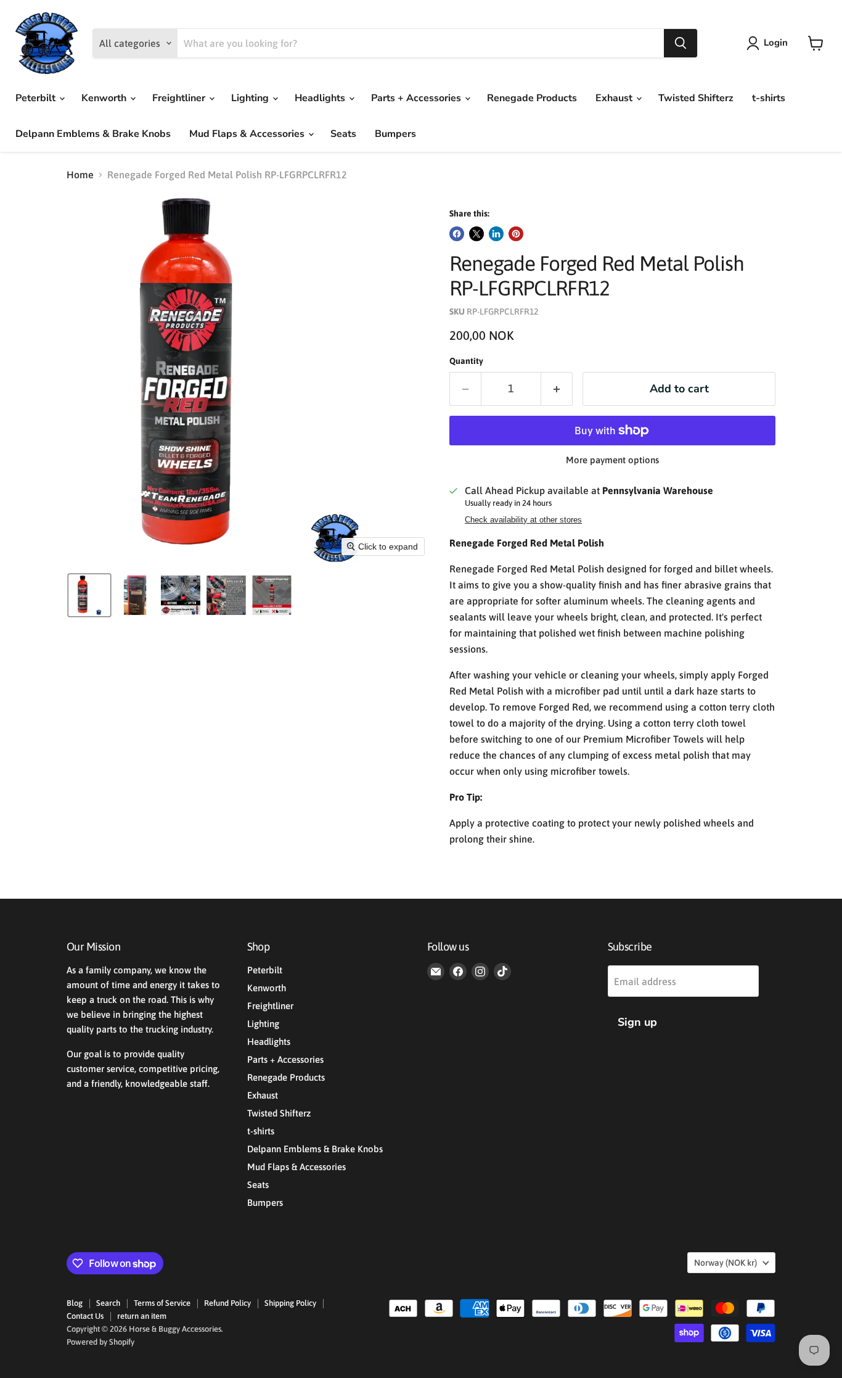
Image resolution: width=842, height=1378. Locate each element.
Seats (343, 134)
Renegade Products (532, 98)
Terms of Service (162, 1303)
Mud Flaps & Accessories (248, 134)
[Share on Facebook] (456, 233)
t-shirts (768, 98)
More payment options (612, 460)
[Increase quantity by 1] (557, 389)
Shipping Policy (290, 1303)
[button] (769, 43)
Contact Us (85, 1316)
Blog (75, 1303)
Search (108, 1303)
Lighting (251, 98)
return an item (141, 1316)
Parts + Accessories (417, 98)
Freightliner (180, 98)
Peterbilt (36, 98)
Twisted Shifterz (696, 98)
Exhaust (615, 98)
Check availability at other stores (523, 520)
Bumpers (395, 134)
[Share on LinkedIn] (496, 233)
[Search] (680, 43)
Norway (725, 1263)
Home (80, 174)
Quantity (466, 361)
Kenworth (105, 98)
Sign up (637, 1022)
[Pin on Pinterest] (516, 233)
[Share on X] (476, 233)
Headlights (321, 98)
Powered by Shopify (100, 1342)
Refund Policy (227, 1303)
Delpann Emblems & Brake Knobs (93, 134)
